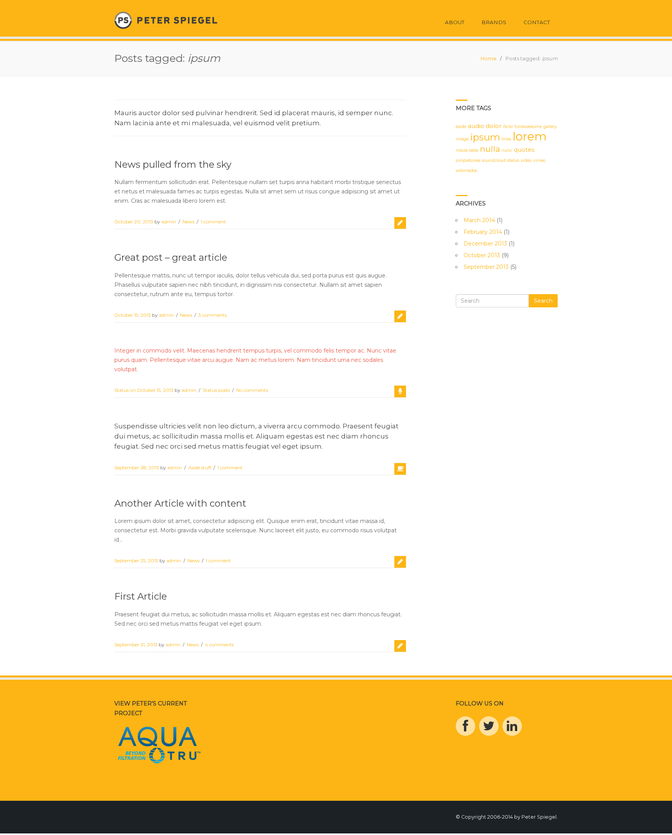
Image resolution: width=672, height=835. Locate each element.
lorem (530, 136)
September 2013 (486, 266)
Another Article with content (180, 503)
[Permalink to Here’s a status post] (400, 391)
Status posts (216, 390)
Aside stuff (199, 467)
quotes (524, 149)
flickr (508, 126)
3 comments (212, 315)
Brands (493, 22)
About (454, 22)
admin (168, 222)
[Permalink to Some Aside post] (400, 469)
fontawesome (528, 126)
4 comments (219, 644)
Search (543, 300)
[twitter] (489, 726)
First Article (140, 596)
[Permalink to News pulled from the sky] (400, 223)
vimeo (539, 160)
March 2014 (479, 220)
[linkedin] (512, 726)
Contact (536, 22)
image (462, 139)
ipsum (485, 137)
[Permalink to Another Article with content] (400, 562)
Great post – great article (170, 257)
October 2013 (482, 255)
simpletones (468, 160)
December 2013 (485, 243)
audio (476, 126)
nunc (507, 150)
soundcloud (494, 160)
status (513, 160)
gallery (550, 126)
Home (489, 58)
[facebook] (465, 726)
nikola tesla (467, 150)
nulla (490, 149)
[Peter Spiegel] (165, 19)
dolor (494, 126)
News (188, 222)
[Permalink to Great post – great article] (400, 316)
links (506, 139)
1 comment (213, 222)
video (526, 160)
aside (461, 126)
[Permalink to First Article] (400, 646)
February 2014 (483, 231)
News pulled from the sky (172, 164)
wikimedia (466, 170)
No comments (252, 390)
